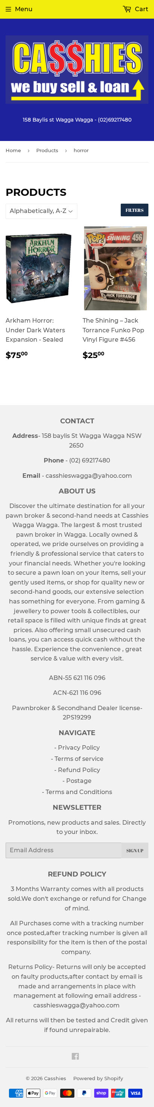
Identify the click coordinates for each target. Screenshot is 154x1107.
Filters (135, 210)
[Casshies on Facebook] (75, 1057)
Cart (140, 9)
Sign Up (135, 850)
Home (13, 150)
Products (47, 150)
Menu (24, 9)
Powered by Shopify (98, 1078)
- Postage (77, 780)
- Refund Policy (77, 770)
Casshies (55, 1078)
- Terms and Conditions (77, 792)
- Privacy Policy (77, 747)
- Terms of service (77, 758)
